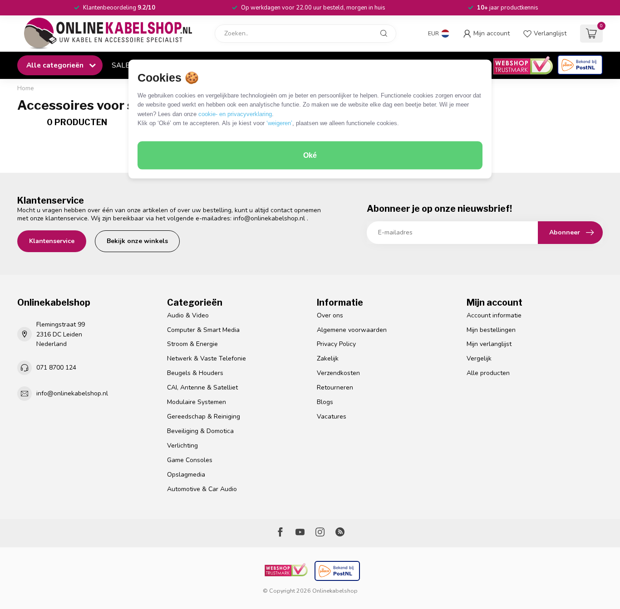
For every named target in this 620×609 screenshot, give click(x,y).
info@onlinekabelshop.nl (269, 218)
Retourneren (335, 387)
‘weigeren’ (279, 123)
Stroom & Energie (192, 344)
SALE (120, 65)
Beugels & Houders (195, 373)
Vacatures (331, 416)
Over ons (330, 315)
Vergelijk (479, 358)
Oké (310, 155)
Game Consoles (189, 460)
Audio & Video (188, 315)
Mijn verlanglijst (489, 344)
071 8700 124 (56, 367)
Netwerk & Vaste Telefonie (206, 358)
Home (25, 88)
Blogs (325, 402)
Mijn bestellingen (491, 330)
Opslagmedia (186, 474)
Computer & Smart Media (203, 330)
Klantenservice (51, 241)
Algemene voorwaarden (352, 330)
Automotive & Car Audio (202, 489)
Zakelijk (328, 358)
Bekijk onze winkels (137, 241)
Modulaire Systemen (196, 402)
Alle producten (488, 373)
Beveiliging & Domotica (200, 431)
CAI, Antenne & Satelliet (202, 387)
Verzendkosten (338, 373)
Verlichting (182, 445)
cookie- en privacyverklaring (235, 113)
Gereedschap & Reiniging (203, 416)
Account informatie (494, 315)
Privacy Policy (336, 344)
